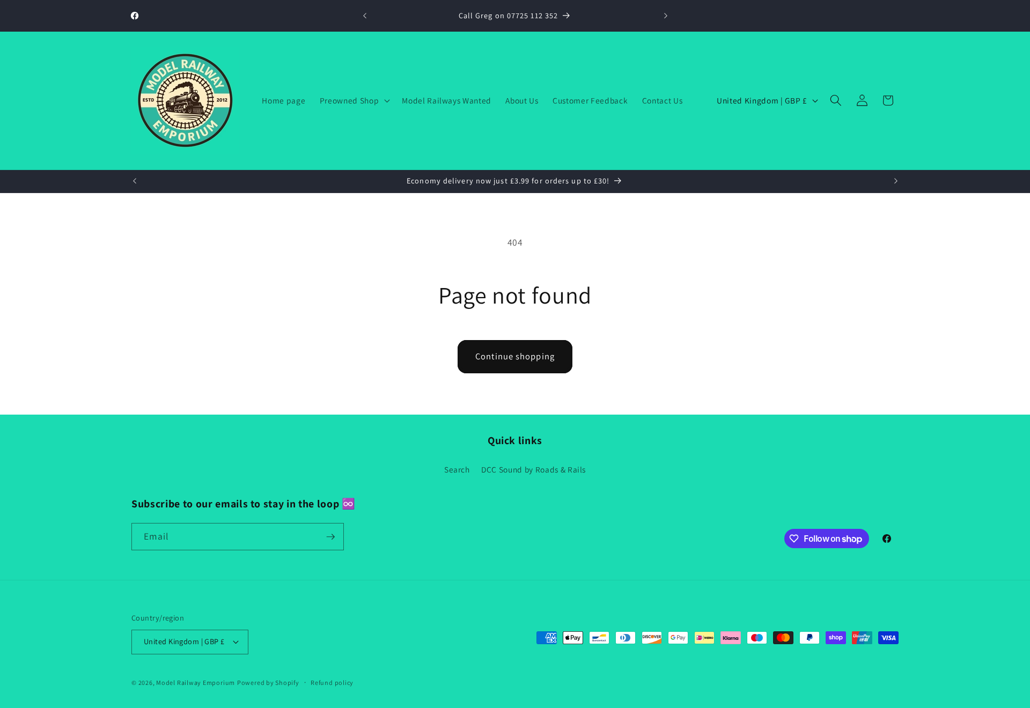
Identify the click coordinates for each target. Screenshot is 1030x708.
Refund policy (332, 682)
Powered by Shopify (268, 682)
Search (457, 469)
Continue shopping (515, 356)
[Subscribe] (330, 537)
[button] (354, 100)
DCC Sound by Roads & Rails (533, 469)
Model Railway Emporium (195, 682)
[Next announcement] (666, 16)
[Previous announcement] (365, 16)
